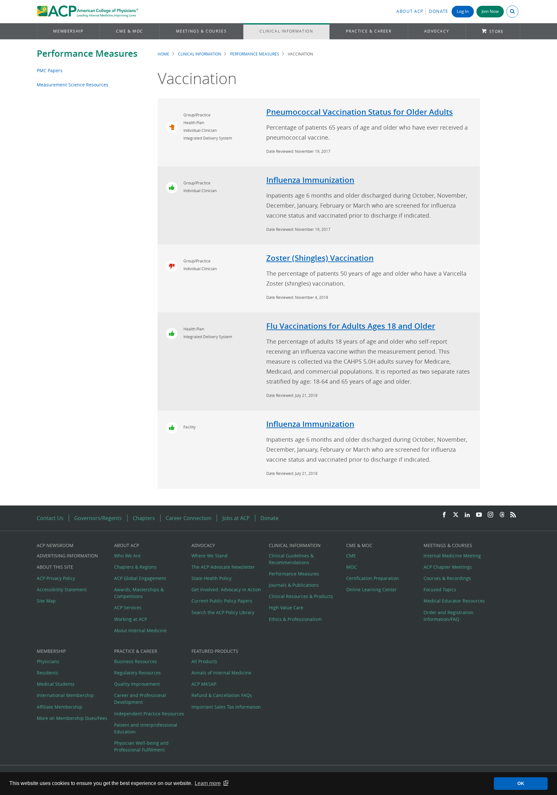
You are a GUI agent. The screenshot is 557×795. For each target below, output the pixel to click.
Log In (463, 11)
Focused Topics (440, 589)
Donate (438, 11)
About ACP (410, 11)
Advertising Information (67, 556)
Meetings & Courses (201, 31)
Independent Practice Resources (149, 714)
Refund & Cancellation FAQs (221, 695)
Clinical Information (286, 31)
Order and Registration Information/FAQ (449, 615)
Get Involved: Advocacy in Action (226, 589)
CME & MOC (129, 31)
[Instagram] (490, 515)
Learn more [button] (208, 783)
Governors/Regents (98, 518)
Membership (68, 31)
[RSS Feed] (513, 515)
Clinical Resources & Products (301, 596)
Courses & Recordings (447, 578)
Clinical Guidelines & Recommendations (291, 559)
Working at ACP (130, 619)
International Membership (65, 695)
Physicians (48, 661)
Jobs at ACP (236, 518)
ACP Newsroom (55, 545)
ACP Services (128, 607)
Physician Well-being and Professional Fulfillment (141, 746)
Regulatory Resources (137, 673)
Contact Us (50, 518)
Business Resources (135, 661)
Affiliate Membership (59, 707)
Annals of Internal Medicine (221, 673)
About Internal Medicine (140, 630)
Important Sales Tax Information (226, 707)
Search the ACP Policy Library (222, 612)
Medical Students (55, 684)
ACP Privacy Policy (56, 578)
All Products (204, 661)
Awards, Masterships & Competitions (139, 592)
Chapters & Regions (135, 567)
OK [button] (520, 783)
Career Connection (188, 518)
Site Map (46, 601)
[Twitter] (456, 515)
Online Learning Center (371, 589)
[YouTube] (479, 515)
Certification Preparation (372, 578)
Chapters (144, 518)
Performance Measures (87, 53)
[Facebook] (444, 515)
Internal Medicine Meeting (452, 556)
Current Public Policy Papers (221, 601)
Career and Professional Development (140, 698)
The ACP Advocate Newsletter (223, 567)
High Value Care (286, 607)
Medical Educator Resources (454, 601)
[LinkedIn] (467, 515)
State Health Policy (211, 578)
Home (163, 54)
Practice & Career (368, 31)
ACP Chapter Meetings (448, 567)
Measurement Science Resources (72, 85)
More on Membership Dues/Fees (72, 718)
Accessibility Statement (62, 589)
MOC (351, 567)
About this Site (55, 567)
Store (496, 31)
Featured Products (214, 651)
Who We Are (127, 556)
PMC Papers (50, 70)
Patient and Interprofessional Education (145, 728)
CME (351, 556)
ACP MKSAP (203, 684)
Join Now (490, 11)
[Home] (87, 11)
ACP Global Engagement (140, 578)
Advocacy (436, 31)
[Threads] (502, 515)
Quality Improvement (137, 684)
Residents (47, 673)
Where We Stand (209, 556)
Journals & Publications (294, 585)
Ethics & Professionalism (295, 619)
